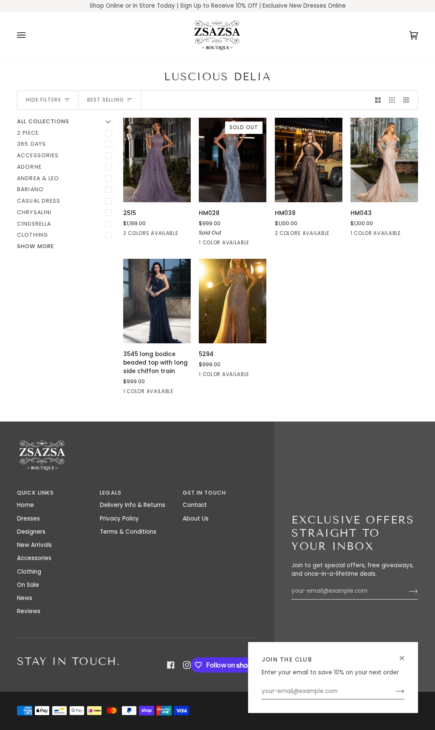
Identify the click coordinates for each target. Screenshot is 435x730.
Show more (35, 246)
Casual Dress (39, 200)
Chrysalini (34, 212)
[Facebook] (171, 665)
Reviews (28, 611)
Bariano (30, 189)
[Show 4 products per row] (408, 100)
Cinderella (34, 223)
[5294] (232, 301)
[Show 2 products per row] (378, 100)
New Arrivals (34, 545)
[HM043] (384, 160)
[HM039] (308, 160)
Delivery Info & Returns (132, 505)
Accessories (38, 155)
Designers (31, 532)
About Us (196, 519)
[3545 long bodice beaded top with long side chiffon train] (157, 301)
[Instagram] (187, 665)
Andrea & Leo (38, 178)
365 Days (31, 143)
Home (25, 505)
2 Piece (28, 132)
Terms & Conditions (128, 532)
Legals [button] (110, 492)
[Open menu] (29, 35)
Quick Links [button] (35, 492)
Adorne (29, 166)
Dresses (28, 519)
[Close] (405, 654)
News (24, 598)
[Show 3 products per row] (392, 100)
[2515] (157, 160)
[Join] (393, 691)
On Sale (28, 585)
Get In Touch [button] (204, 492)
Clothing (32, 234)
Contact (195, 505)
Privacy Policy (119, 519)
